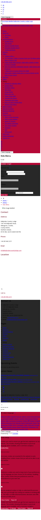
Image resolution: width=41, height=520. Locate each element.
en (3, 7)
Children (3, 184)
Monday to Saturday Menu (13, 83)
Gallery (5, 79)
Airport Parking (7, 107)
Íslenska (18, 423)
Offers (5, 54)
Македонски (29, 419)
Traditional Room (10, 50)
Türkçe (35, 423)
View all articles (5, 384)
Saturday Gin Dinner (11, 98)
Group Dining (9, 92)
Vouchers (5, 77)
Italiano (24, 417)
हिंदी (29, 421)
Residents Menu (9, 88)
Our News (8, 35)
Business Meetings (8, 111)
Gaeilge (11, 419)
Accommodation (8, 39)
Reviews (5, 52)
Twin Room (8, 44)
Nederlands (28, 423)
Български (12, 421)
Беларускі (19, 421)
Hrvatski (37, 421)
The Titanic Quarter (11, 125)
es (3, 9)
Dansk (29, 417)
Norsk (23, 423)
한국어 (15, 425)
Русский (36, 425)
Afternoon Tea (9, 94)
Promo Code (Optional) (8, 193)
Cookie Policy (25, 399)
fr (3, 11)
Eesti (38, 417)
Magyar (32, 421)
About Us (6, 33)
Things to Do (7, 115)
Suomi (7, 419)
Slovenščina (24, 427)
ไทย (38, 423)
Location (5, 113)
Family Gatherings (8, 136)
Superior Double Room (12, 46)
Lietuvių (16, 419)
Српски (14, 427)
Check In (3, 172)
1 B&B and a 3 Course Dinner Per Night (17, 71)
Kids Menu (8, 90)
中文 (37, 427)
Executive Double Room (12, 48)
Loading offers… (10, 56)
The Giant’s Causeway (11, 123)
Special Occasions (8, 109)
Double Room (9, 41)
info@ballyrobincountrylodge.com (11, 250)
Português (20, 425)
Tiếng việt (31, 425)
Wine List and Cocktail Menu (13, 102)
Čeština (25, 421)
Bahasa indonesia (6, 423)
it (1, 150)
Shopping (7, 128)
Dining (5, 202)
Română (3, 427)
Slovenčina (32, 427)
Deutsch (3, 417)
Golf (6, 130)
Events (7, 37)
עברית (13, 423)
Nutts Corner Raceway (11, 117)
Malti (7, 421)
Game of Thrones (10, 121)
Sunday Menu (9, 86)
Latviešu (22, 419)
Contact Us (6, 138)
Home (4, 31)
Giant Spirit (6, 134)
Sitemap (16, 399)
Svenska (8, 427)
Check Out (4, 174)
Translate (15, 433)
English (8, 417)
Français (18, 417)
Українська (4, 425)
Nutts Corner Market (11, 119)
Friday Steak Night (10, 96)
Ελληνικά (34, 417)
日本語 (10, 425)
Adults (3, 176)
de (3, 5)
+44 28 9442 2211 (6, 2)
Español (13, 417)
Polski (25, 425)
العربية (2, 419)
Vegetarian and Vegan (11, 100)
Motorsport (8, 132)
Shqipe (19, 427)
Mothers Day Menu (11, 104)
